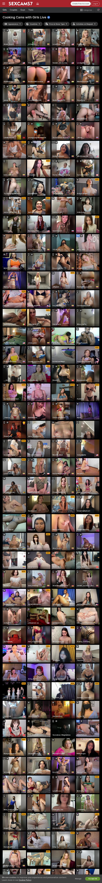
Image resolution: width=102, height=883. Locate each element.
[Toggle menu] (3, 3)
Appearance (13, 24)
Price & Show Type (57, 24)
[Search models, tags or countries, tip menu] (98, 10)
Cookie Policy (25, 880)
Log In (95, 4)
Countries (33, 24)
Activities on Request (84, 24)
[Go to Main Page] (20, 3)
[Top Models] (37, 3)
